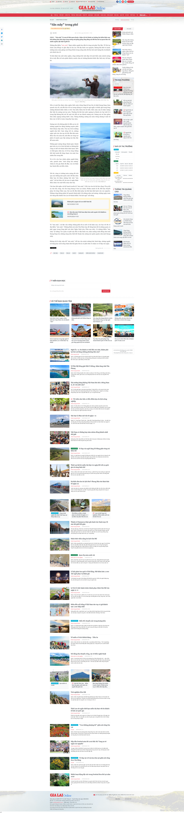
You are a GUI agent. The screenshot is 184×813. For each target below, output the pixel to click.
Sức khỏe (96, 15)
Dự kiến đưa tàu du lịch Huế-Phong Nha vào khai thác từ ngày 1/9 (90, 483)
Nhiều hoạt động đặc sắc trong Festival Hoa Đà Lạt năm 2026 (90, 775)
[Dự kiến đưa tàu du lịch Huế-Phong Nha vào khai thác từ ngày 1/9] (59, 486)
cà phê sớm (100, 253)
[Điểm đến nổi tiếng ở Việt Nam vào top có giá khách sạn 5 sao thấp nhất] (59, 609)
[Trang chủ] (51, 15)
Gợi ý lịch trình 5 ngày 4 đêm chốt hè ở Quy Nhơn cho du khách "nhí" (127, 52)
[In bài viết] (2, 44)
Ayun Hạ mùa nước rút (83, 555)
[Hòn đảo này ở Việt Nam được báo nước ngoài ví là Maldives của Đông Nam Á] (58, 214)
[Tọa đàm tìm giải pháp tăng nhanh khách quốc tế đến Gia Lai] (102, 330)
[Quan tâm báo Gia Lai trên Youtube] (123, 2)
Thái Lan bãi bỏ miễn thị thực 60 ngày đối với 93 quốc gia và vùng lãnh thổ (90, 466)
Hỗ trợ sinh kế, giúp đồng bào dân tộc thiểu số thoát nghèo (128, 103)
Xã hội (127, 15)
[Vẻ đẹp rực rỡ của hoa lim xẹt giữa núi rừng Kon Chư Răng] (59, 763)
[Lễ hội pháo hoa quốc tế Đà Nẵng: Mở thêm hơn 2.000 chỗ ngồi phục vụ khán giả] (59, 577)
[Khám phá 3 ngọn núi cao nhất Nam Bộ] (58, 204)
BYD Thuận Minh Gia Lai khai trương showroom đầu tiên (123, 245)
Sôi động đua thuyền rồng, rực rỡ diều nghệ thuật (88, 654)
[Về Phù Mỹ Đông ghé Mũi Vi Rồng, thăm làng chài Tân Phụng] (59, 371)
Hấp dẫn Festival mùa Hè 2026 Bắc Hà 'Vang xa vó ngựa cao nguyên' (88, 743)
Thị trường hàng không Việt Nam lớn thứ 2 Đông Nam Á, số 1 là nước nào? (90, 384)
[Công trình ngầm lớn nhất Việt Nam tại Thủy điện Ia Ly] (59, 505)
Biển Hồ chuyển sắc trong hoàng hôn (88, 621)
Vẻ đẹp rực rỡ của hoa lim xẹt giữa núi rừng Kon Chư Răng (90, 759)
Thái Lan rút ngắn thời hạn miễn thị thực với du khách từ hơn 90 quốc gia (90, 710)
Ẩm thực (117, 19)
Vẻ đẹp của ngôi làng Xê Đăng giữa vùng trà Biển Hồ (90, 450)
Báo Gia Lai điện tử (92, 8)
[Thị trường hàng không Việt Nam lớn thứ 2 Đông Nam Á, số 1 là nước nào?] (59, 388)
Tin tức (132, 19)
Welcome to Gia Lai (82, 1)
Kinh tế (85, 15)
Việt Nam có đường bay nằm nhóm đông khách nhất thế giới (89, 433)
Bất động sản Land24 (125, 350)
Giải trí (122, 15)
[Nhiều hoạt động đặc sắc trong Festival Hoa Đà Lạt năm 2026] (59, 779)
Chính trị (67, 15)
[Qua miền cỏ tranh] (59, 675)
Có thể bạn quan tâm (61, 301)
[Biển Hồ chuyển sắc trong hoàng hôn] (59, 626)
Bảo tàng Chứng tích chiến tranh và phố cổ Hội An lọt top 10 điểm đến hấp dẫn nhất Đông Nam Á (100, 685)
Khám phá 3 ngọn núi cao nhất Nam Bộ (79, 201)
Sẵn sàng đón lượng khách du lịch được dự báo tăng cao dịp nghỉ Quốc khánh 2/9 (123, 43)
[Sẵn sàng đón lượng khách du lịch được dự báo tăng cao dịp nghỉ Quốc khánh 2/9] (116, 42)
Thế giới (61, 15)
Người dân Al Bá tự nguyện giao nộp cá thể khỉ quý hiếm (128, 112)
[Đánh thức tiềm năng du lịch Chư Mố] (59, 544)
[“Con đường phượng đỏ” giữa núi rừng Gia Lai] (59, 730)
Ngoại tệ (116, 161)
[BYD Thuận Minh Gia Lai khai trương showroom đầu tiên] (118, 244)
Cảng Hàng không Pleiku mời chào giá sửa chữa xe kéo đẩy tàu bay (123, 198)
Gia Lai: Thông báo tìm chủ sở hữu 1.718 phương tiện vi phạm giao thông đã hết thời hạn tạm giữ (123, 210)
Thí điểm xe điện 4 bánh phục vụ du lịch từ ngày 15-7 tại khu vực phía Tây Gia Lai (80, 515)
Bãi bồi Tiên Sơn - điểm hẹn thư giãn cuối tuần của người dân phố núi (80, 685)
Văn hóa (116, 15)
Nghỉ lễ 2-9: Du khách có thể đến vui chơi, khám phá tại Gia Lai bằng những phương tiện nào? (89, 351)
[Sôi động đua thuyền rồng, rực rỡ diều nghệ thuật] (59, 659)
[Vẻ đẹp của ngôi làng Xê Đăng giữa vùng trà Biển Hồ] (59, 454)
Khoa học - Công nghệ (107, 15)
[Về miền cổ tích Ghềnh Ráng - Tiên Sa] (59, 642)
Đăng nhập (130, 1)
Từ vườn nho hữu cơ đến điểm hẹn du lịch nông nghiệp (89, 400)
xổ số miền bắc (117, 350)
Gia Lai (62, 253)
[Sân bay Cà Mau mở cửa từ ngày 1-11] (59, 421)
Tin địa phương (122, 80)
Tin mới (129, 29)
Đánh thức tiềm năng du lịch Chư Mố (84, 539)
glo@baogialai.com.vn (58, 802)
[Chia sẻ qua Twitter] (2, 37)
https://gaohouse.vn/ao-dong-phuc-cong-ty (123, 352)
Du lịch (52, 19)
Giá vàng (116, 172)
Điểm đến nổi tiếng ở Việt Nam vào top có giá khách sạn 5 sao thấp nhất (89, 606)
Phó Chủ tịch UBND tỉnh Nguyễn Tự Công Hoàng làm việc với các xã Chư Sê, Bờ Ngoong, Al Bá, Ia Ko (123, 92)
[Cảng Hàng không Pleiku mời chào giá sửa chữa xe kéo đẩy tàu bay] (118, 197)
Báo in (66, 1)
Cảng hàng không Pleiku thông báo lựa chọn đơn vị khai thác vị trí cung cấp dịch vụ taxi (123, 234)
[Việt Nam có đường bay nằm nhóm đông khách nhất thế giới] (59, 437)
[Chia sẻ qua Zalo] (2, 33)
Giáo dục (90, 15)
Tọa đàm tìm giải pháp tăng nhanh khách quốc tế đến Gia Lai (102, 339)
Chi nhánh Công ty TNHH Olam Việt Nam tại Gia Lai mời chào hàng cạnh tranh (123, 222)
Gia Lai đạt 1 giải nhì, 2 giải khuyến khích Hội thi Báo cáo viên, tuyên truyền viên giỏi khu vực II (123, 124)
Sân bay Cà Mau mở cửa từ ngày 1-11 (83, 416)
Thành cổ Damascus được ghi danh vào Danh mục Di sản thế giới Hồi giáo (89, 523)
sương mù (81, 253)
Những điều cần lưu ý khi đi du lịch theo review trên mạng (123, 319)
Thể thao (132, 15)
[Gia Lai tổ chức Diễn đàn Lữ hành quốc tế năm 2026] (124, 330)
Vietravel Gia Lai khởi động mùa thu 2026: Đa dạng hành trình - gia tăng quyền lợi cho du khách (81, 340)
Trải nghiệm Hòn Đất (78, 692)
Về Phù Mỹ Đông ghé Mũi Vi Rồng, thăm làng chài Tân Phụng (90, 367)
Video (53, 1)
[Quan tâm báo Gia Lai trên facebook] (117, 2)
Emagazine (92, 1)
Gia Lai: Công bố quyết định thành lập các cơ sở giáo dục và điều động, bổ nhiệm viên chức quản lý (123, 61)
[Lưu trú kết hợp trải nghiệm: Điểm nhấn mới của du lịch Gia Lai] (101, 505)
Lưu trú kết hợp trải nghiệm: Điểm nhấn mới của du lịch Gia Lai (101, 515)
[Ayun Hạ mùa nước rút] (59, 560)
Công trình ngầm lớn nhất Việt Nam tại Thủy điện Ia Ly (59, 515)
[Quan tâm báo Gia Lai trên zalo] (120, 2)
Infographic (101, 1)
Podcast (73, 1)
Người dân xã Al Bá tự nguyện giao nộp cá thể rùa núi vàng (123, 136)
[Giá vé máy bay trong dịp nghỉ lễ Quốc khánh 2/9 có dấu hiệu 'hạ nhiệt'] (59, 330)
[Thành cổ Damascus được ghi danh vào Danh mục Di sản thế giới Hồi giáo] (59, 527)
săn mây (65, 45)
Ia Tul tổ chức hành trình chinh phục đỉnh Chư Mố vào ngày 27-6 (90, 589)
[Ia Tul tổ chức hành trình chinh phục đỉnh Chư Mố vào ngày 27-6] (59, 593)
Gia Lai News (143, 15)
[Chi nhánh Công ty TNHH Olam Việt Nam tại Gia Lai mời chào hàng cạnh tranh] (118, 221)
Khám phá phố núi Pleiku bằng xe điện (127, 33)
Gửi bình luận (106, 291)
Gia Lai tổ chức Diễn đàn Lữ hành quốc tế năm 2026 (124, 339)
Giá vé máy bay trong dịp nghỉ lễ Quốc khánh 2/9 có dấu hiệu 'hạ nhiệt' (59, 340)
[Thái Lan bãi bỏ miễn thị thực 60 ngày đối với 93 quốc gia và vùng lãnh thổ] (59, 470)
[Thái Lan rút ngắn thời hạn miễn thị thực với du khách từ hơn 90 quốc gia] (59, 714)
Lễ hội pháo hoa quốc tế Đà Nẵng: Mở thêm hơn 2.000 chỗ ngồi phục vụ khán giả (90, 573)
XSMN (131, 350)
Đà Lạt (68, 253)
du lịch (74, 253)
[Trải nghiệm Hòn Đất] (59, 697)
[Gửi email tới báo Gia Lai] (125, 2)
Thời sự (56, 15)
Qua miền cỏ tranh (59, 684)
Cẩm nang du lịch (75, 354)
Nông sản (116, 149)
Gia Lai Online (61, 795)
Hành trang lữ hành (61, 19)
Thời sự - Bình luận (76, 15)
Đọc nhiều (117, 29)
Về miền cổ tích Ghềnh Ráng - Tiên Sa (84, 637)
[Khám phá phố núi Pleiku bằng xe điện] (116, 34)
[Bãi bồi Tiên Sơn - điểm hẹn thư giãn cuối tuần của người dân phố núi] (80, 675)
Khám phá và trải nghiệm (77, 557)
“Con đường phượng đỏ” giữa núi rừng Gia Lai (90, 726)
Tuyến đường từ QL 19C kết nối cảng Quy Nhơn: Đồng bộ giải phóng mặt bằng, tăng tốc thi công (123, 71)
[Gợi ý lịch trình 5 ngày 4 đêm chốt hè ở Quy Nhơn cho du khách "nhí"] (116, 52)
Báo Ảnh (60, 1)
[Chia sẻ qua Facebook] (2, 29)
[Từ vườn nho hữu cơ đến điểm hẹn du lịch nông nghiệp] (59, 404)
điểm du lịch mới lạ (90, 253)
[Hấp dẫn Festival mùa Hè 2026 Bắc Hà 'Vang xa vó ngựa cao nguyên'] (59, 746)
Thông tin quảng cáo (123, 190)
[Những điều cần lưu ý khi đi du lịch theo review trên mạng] (124, 310)
